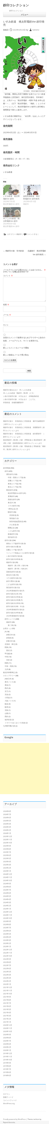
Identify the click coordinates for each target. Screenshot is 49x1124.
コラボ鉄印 (12, 506)
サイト (6, 325)
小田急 (7, 697)
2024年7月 (7, 890)
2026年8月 (7, 811)
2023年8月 (7, 924)
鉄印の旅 (8, 540)
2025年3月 (7, 864)
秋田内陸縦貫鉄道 (16, 521)
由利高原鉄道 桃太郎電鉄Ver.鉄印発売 (31, 197)
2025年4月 (7, 861)
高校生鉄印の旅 (12, 572)
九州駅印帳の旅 (9, 726)
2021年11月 (7, 990)
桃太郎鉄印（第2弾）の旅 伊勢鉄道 (17, 440)
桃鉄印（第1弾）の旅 (16, 568)
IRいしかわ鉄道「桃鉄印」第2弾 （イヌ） (19, 393)
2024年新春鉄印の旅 (14, 609)
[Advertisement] (24, 768)
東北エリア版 (13, 487)
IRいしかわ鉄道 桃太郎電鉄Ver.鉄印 (11, 219)
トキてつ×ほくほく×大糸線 (15, 723)
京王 (6, 691)
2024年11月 (7, 877)
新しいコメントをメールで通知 (16, 347)
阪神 (6, 707)
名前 (6, 304)
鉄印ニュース (10, 619)
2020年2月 (7, 1047)
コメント (8, 275)
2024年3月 (7, 902)
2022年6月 (7, 968)
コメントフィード (10, 1100)
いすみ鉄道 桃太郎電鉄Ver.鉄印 (11, 197)
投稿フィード (8, 1097)
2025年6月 (7, 855)
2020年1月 (7, 1050)
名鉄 (8, 660)
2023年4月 (7, 937)
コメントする (32, 234)
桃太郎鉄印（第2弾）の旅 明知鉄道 (17, 446)
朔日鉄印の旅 (11, 587)
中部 (6, 657)
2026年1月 (7, 833)
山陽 (6, 713)
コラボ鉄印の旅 (12, 578)
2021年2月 (7, 1019)
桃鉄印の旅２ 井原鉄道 (12, 421)
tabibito (35, 30)
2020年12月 (7, 1025)
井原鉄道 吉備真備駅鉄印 (13, 402)
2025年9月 (7, 846)
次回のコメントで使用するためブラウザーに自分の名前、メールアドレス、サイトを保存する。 (24, 339)
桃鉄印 (19, 234)
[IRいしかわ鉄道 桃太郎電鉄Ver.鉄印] (12, 212)
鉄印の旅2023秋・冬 (14, 606)
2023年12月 (7, 912)
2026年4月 (7, 824)
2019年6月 (7, 1072)
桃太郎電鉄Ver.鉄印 (15, 493)
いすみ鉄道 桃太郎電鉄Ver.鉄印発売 (23, 23)
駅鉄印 (10, 512)
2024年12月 (7, 874)
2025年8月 (7, 849)
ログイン (6, 1094)
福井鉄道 (8, 719)
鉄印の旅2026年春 (13, 559)
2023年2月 (7, 943)
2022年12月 (7, 949)
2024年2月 (7, 905)
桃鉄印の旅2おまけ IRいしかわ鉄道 (17, 390)
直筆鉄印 (11, 496)
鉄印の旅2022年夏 (13, 600)
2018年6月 (7, 1075)
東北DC (10, 502)
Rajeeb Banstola (9, 1122)
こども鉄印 (12, 531)
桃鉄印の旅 (10, 562)
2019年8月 (7, 1066)
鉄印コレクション (16, 5)
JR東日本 (9, 641)
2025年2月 (7, 868)
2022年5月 (7, 971)
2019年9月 (7, 1063)
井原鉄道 (12, 515)
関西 (6, 663)
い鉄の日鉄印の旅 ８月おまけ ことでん (19, 399)
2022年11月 (7, 953)
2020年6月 (7, 1044)
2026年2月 (7, 830)
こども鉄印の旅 (12, 584)
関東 (6, 647)
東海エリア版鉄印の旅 (14, 543)
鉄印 (6, 471)
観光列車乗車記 (9, 672)
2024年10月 (7, 880)
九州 (6, 669)
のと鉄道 (12, 524)
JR (5, 631)
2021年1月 (7, 1022)
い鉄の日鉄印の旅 (13, 556)
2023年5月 (7, 934)
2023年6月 (7, 931)
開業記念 (11, 528)
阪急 (6, 704)
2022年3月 (7, 978)
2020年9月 (7, 1034)
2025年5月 (7, 858)
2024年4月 (7, 899)
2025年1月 (7, 871)
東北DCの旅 (10, 575)
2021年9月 (7, 997)
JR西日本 (9, 634)
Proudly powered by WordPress (14, 1119)
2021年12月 (7, 987)
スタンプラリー (9, 675)
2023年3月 (7, 940)
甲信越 (7, 653)
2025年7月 (7, 852)
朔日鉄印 (11, 537)
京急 (6, 694)
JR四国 (8, 638)
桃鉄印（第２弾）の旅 (16, 565)
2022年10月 (7, 956)
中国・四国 (9, 666)
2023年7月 (7, 927)
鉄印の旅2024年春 (13, 612)
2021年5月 (7, 1009)
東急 (6, 685)
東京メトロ (9, 682)
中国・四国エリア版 (15, 477)
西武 (8, 650)
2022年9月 (7, 959)
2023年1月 (7, 946)
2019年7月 (7, 1069)
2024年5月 (7, 896)
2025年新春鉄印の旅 (14, 616)
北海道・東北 (10, 644)
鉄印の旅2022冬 (12, 594)
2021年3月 (7, 1015)
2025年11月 (7, 839)
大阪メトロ (9, 701)
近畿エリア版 (13, 480)
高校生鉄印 (12, 499)
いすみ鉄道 (7, 172)
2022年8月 (7, 962)
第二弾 (10, 625)
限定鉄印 (9, 490)
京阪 (6, 710)
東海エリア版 (13, 484)
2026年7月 (7, 814)
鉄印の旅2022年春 (13, 597)
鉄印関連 (6, 468)
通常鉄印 (9, 474)
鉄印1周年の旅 (11, 581)
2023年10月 (7, 918)
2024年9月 (7, 883)
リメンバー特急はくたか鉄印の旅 (19, 553)
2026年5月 (7, 820)
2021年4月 (7, 1012)
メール (7, 314)
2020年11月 (7, 1028)
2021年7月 (7, 1003)
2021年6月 (7, 1006)
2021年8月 (7, 1000)
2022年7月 (7, 965)
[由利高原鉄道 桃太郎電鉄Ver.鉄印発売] (32, 190)
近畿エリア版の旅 (13, 550)
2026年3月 (7, 827)
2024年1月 (7, 909)
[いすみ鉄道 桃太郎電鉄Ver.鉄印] (12, 190)
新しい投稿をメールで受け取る (16, 355)
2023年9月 (7, 921)
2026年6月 (7, 817)
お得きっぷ (7, 628)
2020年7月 (7, 1041)
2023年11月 (7, 915)
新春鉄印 (11, 534)
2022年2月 (7, 981)
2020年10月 (7, 1031)
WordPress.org (9, 1103)
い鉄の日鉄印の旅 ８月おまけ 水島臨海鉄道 (21, 396)
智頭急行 (12, 518)
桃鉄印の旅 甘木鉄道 (13, 251)
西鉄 (6, 716)
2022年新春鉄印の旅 (14, 590)
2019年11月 (7, 1056)
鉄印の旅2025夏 (12, 546)
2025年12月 (7, 836)
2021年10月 (7, 993)
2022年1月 (7, 984)
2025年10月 (7, 842)
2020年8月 (7, 1037)
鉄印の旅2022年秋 (13, 603)
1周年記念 (12, 509)
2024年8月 (7, 886)
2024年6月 (7, 893)
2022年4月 (7, 975)
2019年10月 (7, 1059)
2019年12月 (7, 1053)
